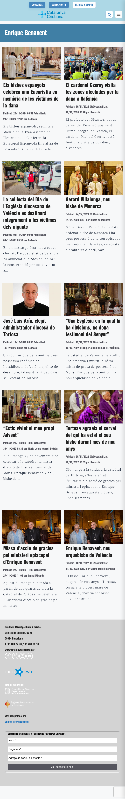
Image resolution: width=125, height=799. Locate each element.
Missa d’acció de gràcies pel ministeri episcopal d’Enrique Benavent (28, 555)
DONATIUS (37, 5)
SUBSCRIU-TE (59, 5)
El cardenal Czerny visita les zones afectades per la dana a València (92, 92)
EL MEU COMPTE (84, 5)
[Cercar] (109, 14)
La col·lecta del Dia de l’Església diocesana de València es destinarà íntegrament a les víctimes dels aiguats (29, 213)
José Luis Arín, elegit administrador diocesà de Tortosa (29, 328)
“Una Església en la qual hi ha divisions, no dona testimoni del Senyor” (93, 328)
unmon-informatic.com (17, 722)
